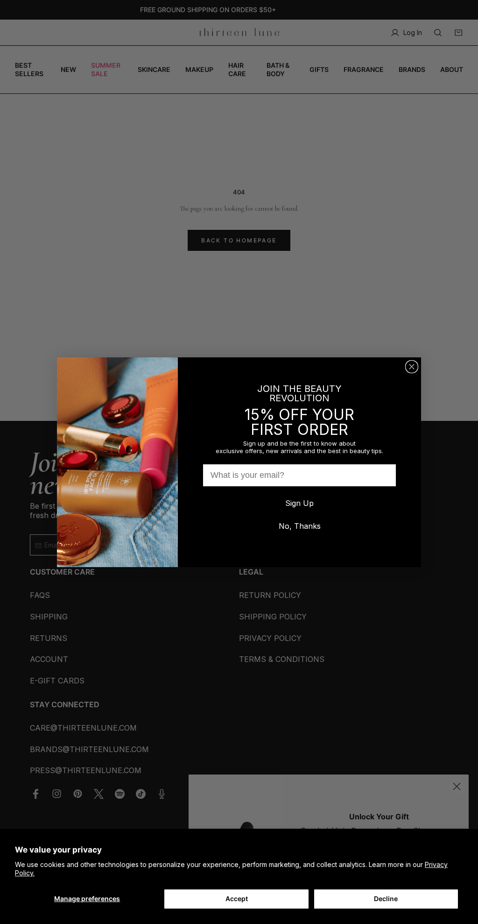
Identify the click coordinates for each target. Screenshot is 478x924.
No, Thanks (300, 526)
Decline (386, 899)
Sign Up (299, 503)
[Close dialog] (411, 366)
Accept (236, 899)
